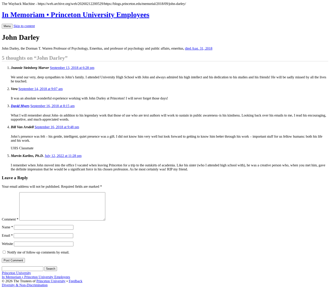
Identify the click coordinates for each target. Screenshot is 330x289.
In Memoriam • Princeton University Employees (75, 15)
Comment (10, 219)
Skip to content (24, 26)
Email (7, 235)
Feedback (75, 281)
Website (7, 244)
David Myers (20, 106)
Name (7, 227)
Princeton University (16, 273)
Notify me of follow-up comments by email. (38, 252)
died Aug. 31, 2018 (198, 48)
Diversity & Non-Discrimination (25, 285)
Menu (7, 26)
